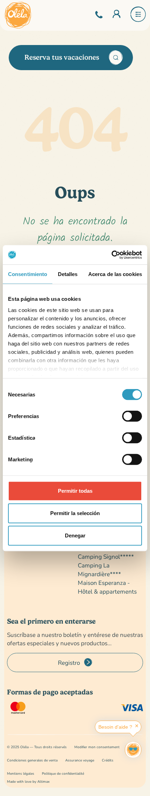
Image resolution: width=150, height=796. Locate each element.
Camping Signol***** (106, 556)
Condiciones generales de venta (32, 760)
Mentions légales (20, 773)
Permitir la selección (75, 513)
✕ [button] (137, 726)
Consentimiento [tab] (27, 274)
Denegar (75, 535)
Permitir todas (75, 491)
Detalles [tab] (68, 274)
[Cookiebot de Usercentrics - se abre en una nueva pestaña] (111, 254)
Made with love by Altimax (28, 781)
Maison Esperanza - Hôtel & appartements (107, 587)
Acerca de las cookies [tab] (115, 274)
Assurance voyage (79, 760)
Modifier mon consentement (97, 747)
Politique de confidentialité (63, 773)
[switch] (132, 416)
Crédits (107, 760)
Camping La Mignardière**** (99, 569)
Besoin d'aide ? (115, 727)
